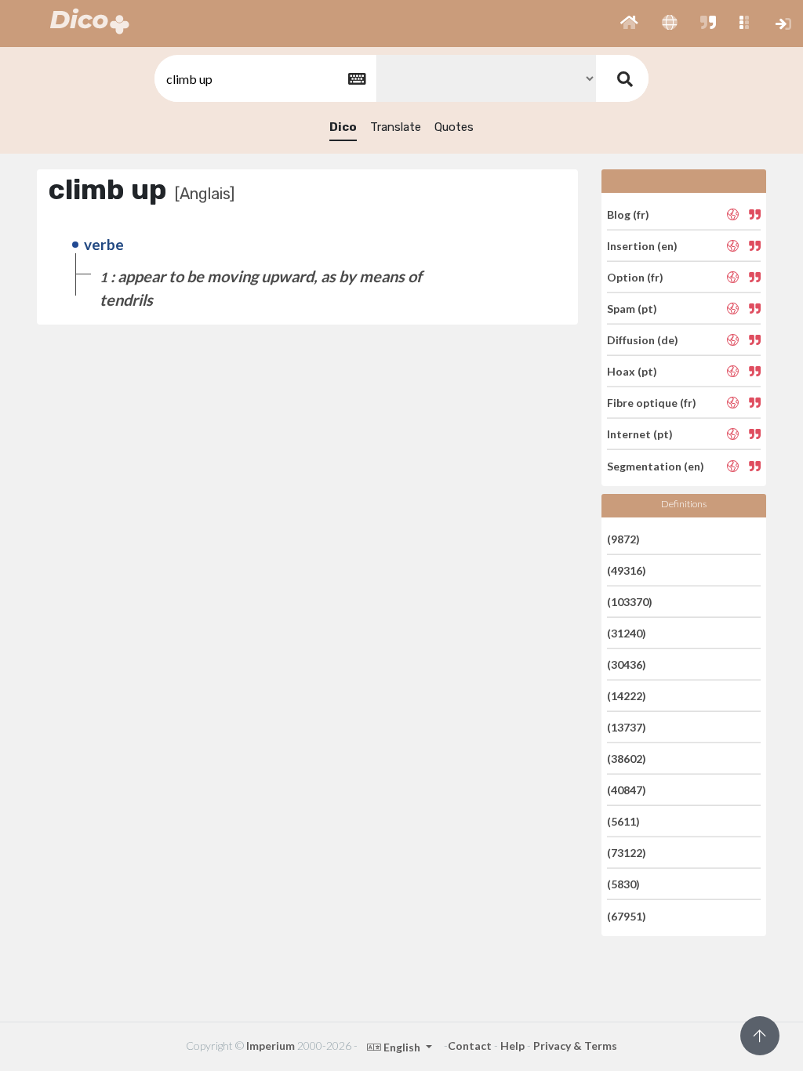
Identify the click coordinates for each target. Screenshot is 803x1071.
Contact (470, 1045)
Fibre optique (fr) (651, 402)
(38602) (626, 758)
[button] (629, 23)
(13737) (626, 727)
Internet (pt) (640, 434)
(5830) (623, 884)
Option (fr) (635, 277)
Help (512, 1045)
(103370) (629, 601)
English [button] (402, 1047)
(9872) (623, 538)
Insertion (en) (642, 245)
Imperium (270, 1045)
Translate (395, 127)
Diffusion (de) (642, 340)
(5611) (623, 821)
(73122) (626, 852)
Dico (343, 127)
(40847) (626, 790)
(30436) (626, 664)
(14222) (626, 696)
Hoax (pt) (632, 371)
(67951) (626, 915)
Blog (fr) (628, 213)
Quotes (454, 127)
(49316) (626, 570)
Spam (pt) (632, 308)
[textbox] (264, 79)
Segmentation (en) (655, 465)
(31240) (626, 633)
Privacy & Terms (575, 1045)
